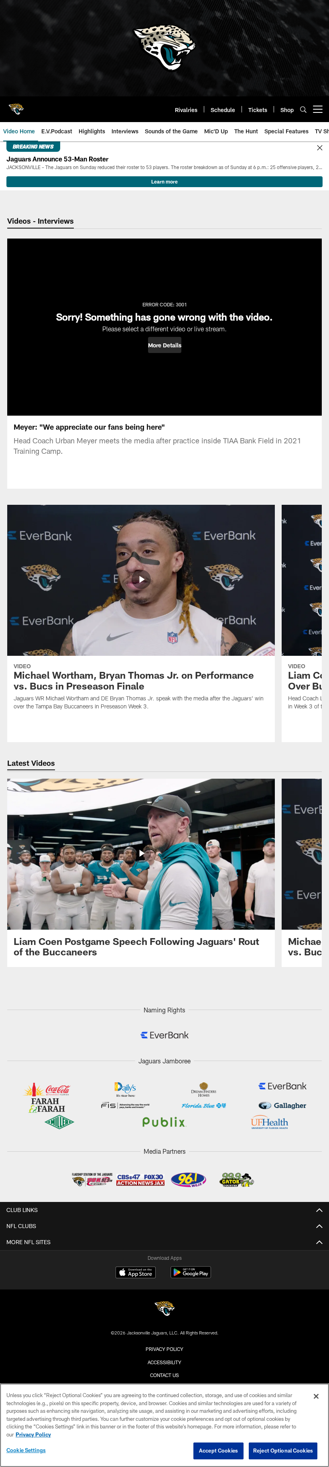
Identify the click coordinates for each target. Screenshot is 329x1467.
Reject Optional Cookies (283, 1450)
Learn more (164, 181)
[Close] (320, 148)
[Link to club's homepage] (16, 106)
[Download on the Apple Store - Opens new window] (136, 1273)
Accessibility (164, 1362)
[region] (164, 1425)
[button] (164, 345)
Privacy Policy (164, 1349)
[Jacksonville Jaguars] (164, 1310)
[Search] (303, 109)
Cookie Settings (26, 1450)
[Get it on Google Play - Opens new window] (191, 1276)
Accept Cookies (218, 1450)
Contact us (164, 1375)
